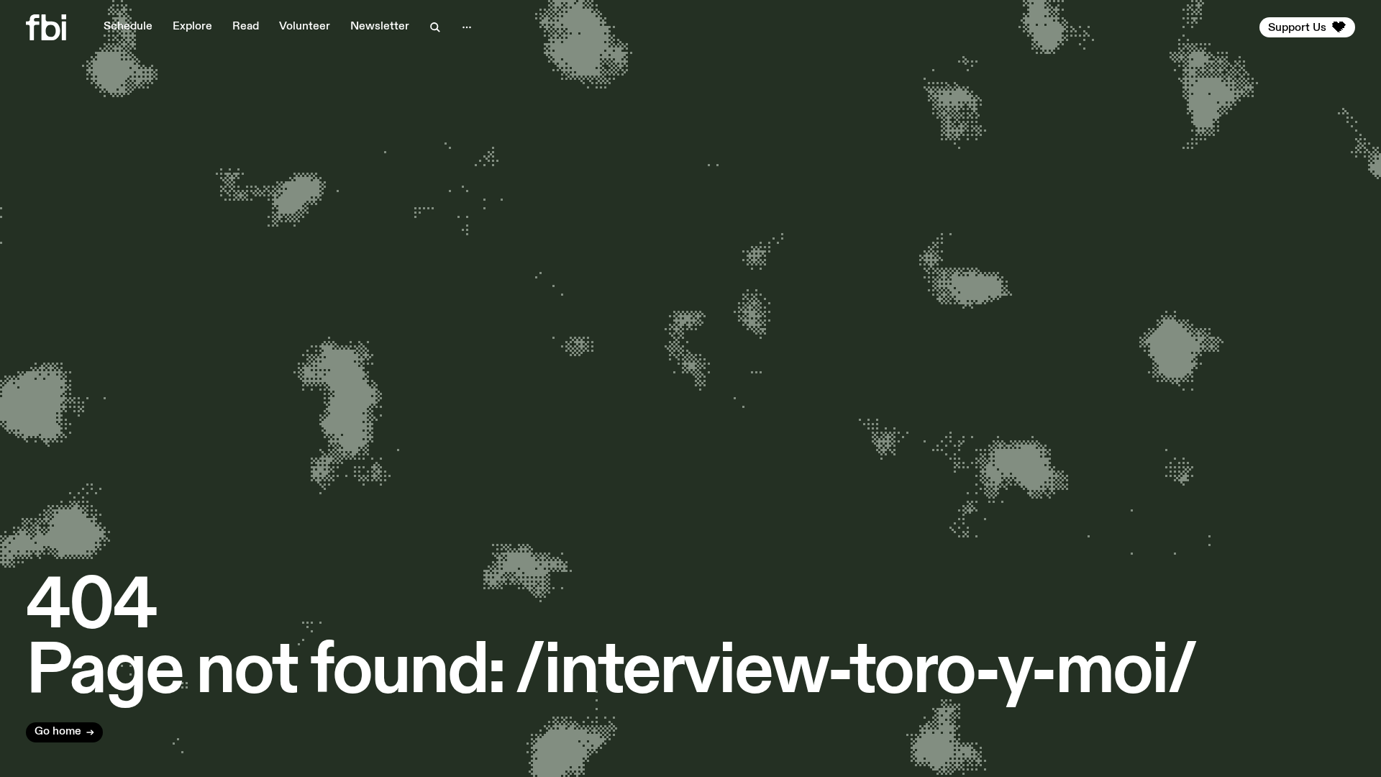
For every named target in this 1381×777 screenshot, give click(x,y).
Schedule (128, 26)
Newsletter (379, 26)
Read (245, 26)
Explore (192, 26)
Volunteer (304, 26)
